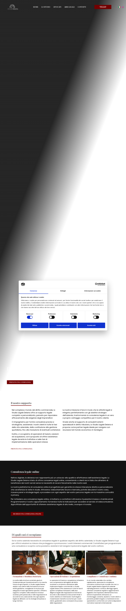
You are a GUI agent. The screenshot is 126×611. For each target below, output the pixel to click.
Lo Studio (45, 7)
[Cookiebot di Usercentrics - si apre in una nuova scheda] (96, 284)
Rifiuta (34, 325)
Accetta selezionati (63, 325)
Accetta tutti (91, 325)
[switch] (52, 317)
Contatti (82, 7)
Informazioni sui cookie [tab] (92, 291)
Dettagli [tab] (63, 291)
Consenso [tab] (33, 291)
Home (35, 7)
